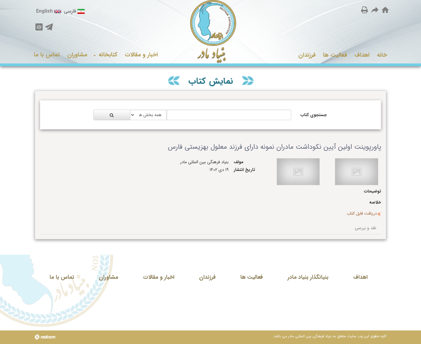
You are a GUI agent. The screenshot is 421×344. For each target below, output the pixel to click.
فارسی (70, 11)
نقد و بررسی (365, 228)
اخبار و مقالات (158, 277)
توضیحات (372, 191)
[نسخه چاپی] (365, 10)
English (44, 11)
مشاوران (108, 277)
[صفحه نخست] (385, 10)
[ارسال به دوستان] (375, 10)
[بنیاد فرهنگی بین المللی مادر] (210, 31)
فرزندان (207, 277)
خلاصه (375, 202)
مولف (238, 162)
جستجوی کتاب (313, 114)
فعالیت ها (251, 277)
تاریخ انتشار (244, 169)
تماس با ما (62, 277)
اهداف (360, 277)
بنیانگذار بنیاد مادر (308, 277)
